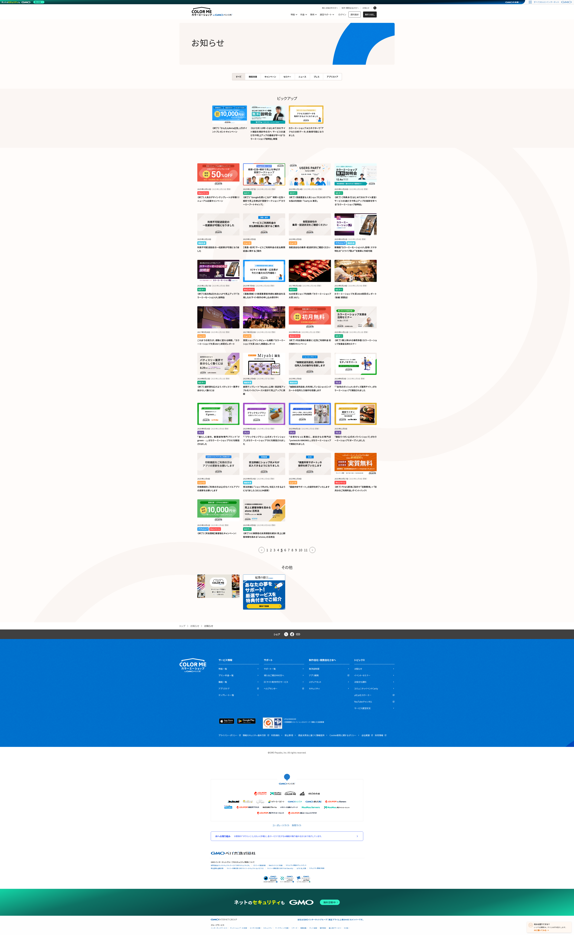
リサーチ (294, 928)
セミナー (287, 76)
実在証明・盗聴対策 (217, 868)
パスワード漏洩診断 (259, 865)
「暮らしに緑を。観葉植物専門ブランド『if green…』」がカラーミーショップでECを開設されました (218, 440)
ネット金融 (313, 928)
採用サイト (296, 825)
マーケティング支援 (281, 928)
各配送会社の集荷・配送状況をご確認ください (309, 247)
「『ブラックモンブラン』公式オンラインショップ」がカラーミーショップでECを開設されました (264, 440)
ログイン (342, 14)
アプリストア (332, 76)
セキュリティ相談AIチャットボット (296, 865)
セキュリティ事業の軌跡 (316, 868)
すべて (238, 76)
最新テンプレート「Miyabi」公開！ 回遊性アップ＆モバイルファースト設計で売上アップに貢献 (264, 390)
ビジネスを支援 (255, 928)
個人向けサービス (335, 928)
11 (306, 550)
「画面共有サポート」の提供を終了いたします (309, 486)
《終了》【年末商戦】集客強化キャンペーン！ (216, 533)
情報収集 (303, 928)
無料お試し (370, 14)
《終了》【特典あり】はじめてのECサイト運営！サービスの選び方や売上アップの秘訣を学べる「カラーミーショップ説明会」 (356, 201)
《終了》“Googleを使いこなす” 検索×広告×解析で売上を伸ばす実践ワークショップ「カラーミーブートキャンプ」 (264, 201)
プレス (316, 76)
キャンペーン (270, 76)
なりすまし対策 (301, 868)
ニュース (302, 76)
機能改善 (253, 76)
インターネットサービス (219, 928)
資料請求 (354, 14)
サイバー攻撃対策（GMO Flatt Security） (280, 868)
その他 (346, 928)
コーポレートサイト (281, 825)
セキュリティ (267, 928)
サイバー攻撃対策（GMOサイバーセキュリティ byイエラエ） (245, 868)
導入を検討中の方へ (330, 8)
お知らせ (365, 8)
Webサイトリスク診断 (276, 865)
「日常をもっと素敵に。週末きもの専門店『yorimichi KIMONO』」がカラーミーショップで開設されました (310, 440)
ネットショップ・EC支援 (238, 928)
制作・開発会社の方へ (350, 8)
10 (300, 550)
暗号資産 (323, 928)
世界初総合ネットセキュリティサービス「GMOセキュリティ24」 (230, 865)
